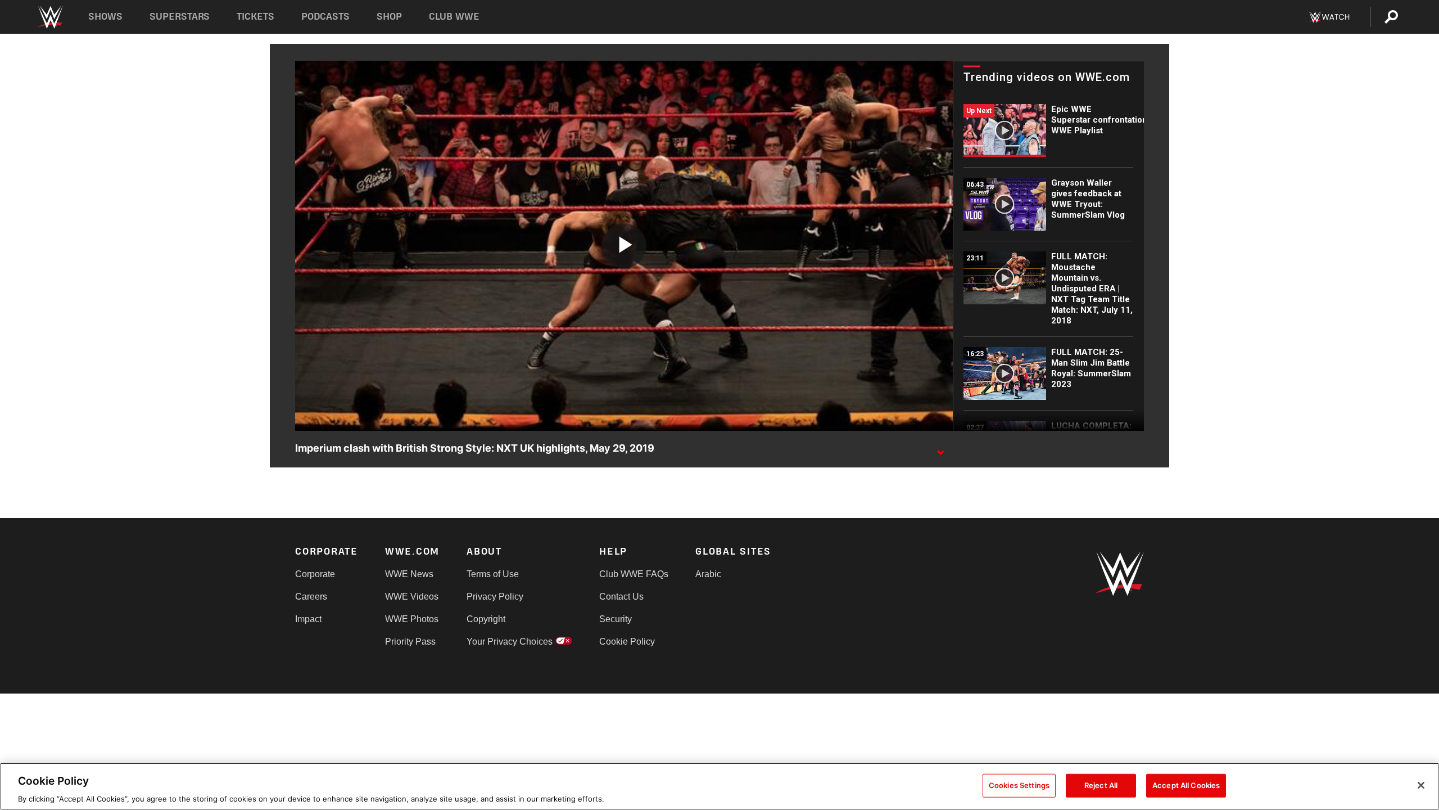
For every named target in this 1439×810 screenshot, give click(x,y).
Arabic (708, 574)
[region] (719, 786)
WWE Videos (411, 596)
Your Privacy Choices (510, 641)
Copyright (486, 619)
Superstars (180, 16)
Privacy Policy (495, 596)
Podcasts (325, 16)
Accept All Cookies (1186, 784)
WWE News (409, 574)
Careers (311, 596)
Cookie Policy (627, 641)
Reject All (1100, 784)
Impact (308, 619)
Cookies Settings (1019, 784)
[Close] (1421, 785)
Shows (105, 16)
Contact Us (621, 596)
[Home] (50, 17)
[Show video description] (940, 448)
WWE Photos (411, 619)
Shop (389, 16)
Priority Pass (410, 641)
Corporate (315, 574)
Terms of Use (493, 574)
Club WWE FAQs (633, 574)
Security (615, 619)
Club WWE (454, 16)
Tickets (255, 16)
